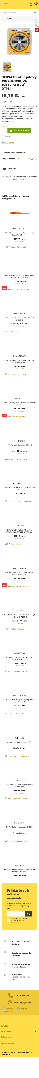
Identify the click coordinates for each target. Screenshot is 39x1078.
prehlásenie (15, 922)
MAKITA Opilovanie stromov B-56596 (20, 827)
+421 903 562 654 (22, 995)
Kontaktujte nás (8, 1043)
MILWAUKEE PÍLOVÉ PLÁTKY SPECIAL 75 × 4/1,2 (19, 488)
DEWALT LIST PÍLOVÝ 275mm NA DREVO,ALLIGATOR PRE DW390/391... (19, 531)
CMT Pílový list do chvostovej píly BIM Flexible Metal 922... (19, 361)
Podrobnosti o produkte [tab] (14, 152)
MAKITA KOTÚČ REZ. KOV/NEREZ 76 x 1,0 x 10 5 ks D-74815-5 (19, 615)
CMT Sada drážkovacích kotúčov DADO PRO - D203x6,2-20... (19, 658)
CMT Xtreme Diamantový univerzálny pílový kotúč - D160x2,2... (19, 276)
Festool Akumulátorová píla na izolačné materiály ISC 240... (19, 870)
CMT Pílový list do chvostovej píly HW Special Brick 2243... (19, 573)
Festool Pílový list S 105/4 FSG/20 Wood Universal (19, 403)
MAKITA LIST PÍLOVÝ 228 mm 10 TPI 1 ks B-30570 (19, 318)
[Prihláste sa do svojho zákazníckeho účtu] (30, 4)
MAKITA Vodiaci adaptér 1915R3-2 (19, 445)
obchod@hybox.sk (22, 1002)
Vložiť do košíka (19, 130)
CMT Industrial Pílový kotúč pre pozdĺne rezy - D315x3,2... (19, 700)
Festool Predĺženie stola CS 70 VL (19, 742)
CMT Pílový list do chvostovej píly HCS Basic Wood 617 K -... (19, 234)
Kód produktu (8, 158)
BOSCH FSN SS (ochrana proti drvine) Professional (19, 785)
